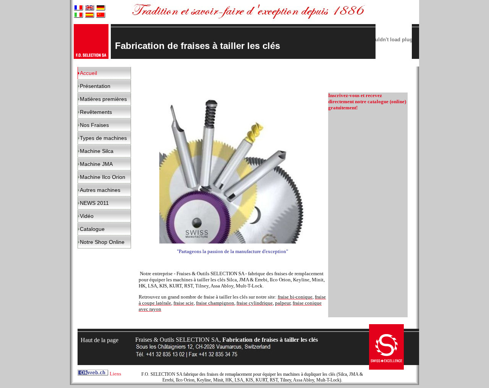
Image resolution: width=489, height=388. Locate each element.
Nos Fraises (94, 125)
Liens (115, 374)
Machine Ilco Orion (102, 177)
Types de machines (103, 138)
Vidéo (87, 216)
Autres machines (100, 190)
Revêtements (96, 112)
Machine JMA (96, 164)
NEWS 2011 (94, 203)
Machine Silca (96, 151)
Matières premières (103, 99)
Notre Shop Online (102, 242)
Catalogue (92, 229)
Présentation (95, 86)
